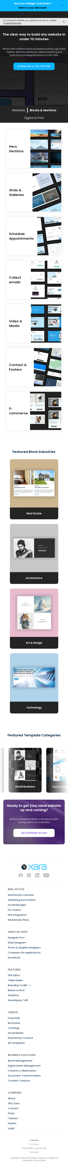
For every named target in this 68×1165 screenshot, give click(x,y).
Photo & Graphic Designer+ (24, 947)
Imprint (12, 1123)
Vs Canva (34, 1144)
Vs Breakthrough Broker (34, 1148)
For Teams (14, 910)
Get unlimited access (34, 833)
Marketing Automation (21, 900)
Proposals (14, 1018)
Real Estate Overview (21, 895)
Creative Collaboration (22, 1070)
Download (14, 957)
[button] (10, 768)
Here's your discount (33, 8)
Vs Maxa (34, 1152)
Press (11, 1113)
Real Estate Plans (18, 920)
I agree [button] (64, 22)
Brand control (16, 990)
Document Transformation (24, 1075)
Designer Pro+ (16, 937)
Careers (13, 1118)
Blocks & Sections (43, 110)
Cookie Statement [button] (12, 23)
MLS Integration (17, 915)
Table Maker (15, 980)
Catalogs (13, 1028)
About (12, 1098)
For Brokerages (17, 905)
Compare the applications (24, 952)
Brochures (14, 1023)
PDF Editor (14, 975)
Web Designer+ (17, 942)
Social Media (15, 1033)
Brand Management (20, 1060)
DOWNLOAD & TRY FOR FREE (33, 66)
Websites (18, 110)
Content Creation (19, 1080)
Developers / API (18, 1000)
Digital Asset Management (24, 1065)
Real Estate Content (20, 1038)
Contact (13, 1108)
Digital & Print (34, 118)
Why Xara (13, 1103)
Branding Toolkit (17, 985)
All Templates (16, 1043)
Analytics (13, 995)
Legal (11, 1128)
